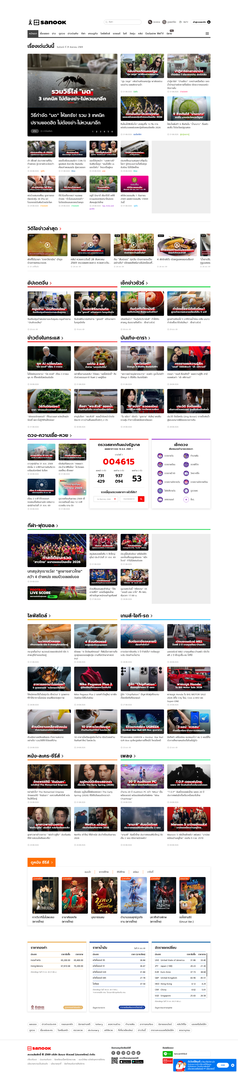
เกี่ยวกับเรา (32, 1059)
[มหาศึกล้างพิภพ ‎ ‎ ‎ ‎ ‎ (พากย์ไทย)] (163, 895)
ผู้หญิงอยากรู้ (184, 134)
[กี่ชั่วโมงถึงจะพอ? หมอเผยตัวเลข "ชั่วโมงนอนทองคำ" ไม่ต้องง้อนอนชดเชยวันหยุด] (72, 184)
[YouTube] (128, 1053)
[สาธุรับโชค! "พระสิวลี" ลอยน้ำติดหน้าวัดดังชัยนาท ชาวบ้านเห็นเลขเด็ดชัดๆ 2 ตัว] (96, 401)
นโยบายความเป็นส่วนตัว (38, 1063)
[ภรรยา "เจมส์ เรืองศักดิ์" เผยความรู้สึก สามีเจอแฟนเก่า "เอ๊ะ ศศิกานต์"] (189, 358)
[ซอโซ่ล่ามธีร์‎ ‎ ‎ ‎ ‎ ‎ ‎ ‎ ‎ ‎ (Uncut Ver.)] (192, 895)
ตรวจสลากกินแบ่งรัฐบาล (119, 444)
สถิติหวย (108, 1030)
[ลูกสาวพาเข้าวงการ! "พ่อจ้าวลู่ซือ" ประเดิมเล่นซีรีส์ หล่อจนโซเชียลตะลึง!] (49, 819)
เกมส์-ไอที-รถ (135, 615)
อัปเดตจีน (38, 282)
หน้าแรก (33, 33)
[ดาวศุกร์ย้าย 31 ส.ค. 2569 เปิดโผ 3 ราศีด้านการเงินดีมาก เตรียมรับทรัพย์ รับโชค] (41, 452)
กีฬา (83, 33)
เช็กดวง (181, 444)
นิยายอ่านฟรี (84, 1024)
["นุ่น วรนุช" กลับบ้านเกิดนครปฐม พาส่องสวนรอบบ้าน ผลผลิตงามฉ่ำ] (142, 66)
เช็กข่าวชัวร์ (132, 282)
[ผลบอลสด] (57, 593)
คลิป (140, 33)
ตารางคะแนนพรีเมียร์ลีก (162, 1030)
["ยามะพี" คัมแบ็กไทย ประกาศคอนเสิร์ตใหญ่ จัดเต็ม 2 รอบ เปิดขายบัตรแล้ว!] (142, 819)
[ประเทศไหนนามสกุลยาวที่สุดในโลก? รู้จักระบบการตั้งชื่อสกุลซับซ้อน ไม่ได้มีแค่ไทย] (134, 149)
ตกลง (223, 1065)
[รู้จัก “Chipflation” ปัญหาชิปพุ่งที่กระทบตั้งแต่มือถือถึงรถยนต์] (142, 679)
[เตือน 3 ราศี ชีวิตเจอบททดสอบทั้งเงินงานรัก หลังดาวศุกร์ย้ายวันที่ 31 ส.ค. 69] (41, 487)
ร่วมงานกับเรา (45, 1059)
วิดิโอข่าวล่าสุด (43, 228)
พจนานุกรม (184, 1030)
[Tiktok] (138, 1053)
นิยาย (169, 33)
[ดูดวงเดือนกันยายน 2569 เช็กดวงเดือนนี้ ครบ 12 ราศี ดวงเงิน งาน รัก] (72, 487)
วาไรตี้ (150, 872)
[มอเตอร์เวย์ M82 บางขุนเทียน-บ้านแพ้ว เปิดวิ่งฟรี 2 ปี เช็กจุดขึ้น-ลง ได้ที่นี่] (189, 636)
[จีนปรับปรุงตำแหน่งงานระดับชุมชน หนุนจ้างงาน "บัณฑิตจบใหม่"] (49, 303)
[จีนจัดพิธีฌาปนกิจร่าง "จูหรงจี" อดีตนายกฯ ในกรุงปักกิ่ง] (96, 303)
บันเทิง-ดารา (134, 337)
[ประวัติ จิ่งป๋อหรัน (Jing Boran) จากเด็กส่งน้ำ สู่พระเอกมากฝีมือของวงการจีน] (189, 401)
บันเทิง (135, 92)
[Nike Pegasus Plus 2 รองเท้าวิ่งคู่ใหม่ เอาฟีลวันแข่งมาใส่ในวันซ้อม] (96, 679)
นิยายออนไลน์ (165, 1024)
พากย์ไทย (104, 872)
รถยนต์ (116, 33)
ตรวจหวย (78, 1030)
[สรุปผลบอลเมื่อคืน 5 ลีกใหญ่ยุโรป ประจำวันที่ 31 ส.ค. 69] (103, 542)
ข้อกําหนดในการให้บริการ (74, 1063)
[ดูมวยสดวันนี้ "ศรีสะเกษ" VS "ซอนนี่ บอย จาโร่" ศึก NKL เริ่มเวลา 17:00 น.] (134, 577)
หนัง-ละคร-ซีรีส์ (44, 755)
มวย (103, 171)
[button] (107, 22)
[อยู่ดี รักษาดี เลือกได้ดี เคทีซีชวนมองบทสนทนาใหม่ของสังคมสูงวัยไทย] (103, 184)
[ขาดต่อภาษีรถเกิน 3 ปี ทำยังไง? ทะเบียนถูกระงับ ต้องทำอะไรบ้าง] (142, 636)
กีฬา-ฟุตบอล (41, 525)
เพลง (126, 755)
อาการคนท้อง (146, 1024)
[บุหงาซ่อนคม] (104, 895)
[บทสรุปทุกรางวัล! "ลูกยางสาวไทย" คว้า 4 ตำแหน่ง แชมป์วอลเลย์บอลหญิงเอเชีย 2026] (57, 550)
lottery (99, 1024)
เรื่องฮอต (44, 33)
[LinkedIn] (133, 1053)
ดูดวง (62, 33)
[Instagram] (123, 1053)
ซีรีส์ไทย (121, 872)
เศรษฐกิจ (93, 33)
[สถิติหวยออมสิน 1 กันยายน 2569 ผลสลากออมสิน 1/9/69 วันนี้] (134, 184)
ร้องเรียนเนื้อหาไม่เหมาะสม (65, 1059)
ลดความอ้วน (114, 1024)
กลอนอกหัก (67, 1024)
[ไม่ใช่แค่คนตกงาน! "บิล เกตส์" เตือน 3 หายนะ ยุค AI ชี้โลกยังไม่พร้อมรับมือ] (49, 358)
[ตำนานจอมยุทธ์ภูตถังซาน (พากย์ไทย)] (134, 895)
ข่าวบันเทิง (73, 33)
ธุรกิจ (42, 171)
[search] (141, 499)
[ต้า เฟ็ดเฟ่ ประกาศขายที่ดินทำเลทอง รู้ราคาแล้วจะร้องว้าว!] (41, 149)
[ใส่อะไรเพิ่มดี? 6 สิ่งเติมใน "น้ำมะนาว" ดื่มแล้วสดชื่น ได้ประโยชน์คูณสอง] (189, 108)
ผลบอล (33, 1024)
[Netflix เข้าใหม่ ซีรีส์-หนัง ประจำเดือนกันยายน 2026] (96, 819)
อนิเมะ (136, 872)
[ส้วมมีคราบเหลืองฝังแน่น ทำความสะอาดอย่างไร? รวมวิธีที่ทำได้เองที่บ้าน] (49, 721)
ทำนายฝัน (130, 1024)
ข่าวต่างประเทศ (49, 1024)
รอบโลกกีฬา (137, 134)
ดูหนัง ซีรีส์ (40, 862)
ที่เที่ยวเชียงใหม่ (125, 1030)
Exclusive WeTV (155, 33)
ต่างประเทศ (183, 92)
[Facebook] (113, 1053)
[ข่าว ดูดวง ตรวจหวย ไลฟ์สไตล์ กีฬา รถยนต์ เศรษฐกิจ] (47, 22)
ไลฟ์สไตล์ (105, 33)
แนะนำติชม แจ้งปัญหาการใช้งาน (92, 1059)
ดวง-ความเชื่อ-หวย (48, 435)
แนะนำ (88, 872)
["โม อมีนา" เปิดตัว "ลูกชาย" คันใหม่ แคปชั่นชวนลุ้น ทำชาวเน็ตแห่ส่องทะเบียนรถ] (142, 401)
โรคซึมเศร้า (63, 1030)
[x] (118, 1053)
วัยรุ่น (132, 33)
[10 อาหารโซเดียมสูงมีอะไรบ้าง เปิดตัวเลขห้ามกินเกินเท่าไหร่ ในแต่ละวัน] (96, 721)
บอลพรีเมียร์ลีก (199, 1024)
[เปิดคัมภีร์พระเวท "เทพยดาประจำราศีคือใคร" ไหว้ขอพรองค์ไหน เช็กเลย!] (72, 452)
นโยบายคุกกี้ (56, 1063)
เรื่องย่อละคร (46, 1030)
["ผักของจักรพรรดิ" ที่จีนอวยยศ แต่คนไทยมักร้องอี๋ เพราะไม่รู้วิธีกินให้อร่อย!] (49, 401)
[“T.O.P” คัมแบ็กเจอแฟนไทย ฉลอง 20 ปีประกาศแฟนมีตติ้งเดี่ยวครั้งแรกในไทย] (189, 776)
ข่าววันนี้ (142, 1030)
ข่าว (54, 33)
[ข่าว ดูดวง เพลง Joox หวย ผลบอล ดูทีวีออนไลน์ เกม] (39, 1048)
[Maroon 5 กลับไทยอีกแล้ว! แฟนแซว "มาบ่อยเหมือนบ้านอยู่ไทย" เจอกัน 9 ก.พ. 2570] (189, 819)
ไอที (125, 33)
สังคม (73, 171)
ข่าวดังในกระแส (44, 337)
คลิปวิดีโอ (181, 1024)
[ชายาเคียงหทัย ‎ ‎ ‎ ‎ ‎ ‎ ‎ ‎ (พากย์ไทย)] (75, 895)
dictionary (93, 1030)
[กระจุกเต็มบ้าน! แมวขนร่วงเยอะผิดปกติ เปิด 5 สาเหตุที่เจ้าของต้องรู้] (49, 636)
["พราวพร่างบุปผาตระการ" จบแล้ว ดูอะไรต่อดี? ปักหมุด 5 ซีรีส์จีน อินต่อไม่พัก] (142, 358)
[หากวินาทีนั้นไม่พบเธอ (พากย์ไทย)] (45, 895)
